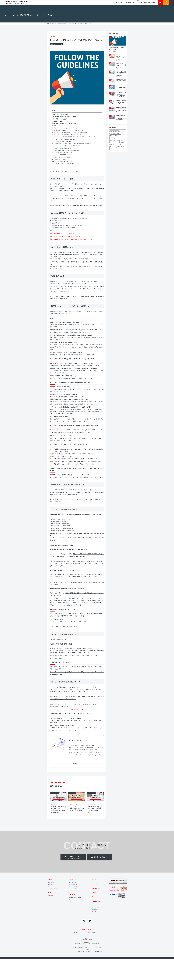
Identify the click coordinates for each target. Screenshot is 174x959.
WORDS (96, 901)
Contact (97, 880)
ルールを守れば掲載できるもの (61, 141)
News (95, 884)
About (52, 880)
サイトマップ (95, 911)
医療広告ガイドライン (56, 44)
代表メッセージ (51, 882)
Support (52, 892)
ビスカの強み (51, 884)
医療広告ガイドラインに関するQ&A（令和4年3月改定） (65, 236)
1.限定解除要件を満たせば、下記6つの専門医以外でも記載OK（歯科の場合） (71, 143)
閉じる (57, 111)
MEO (112, 135)
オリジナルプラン (73, 882)
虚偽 (54, 125)
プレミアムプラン (73, 884)
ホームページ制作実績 (74, 889)
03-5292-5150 (95, 934)
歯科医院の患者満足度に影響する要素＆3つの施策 (121, 81)
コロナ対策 (113, 140)
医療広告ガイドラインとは (60, 114)
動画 (122, 142)
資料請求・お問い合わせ (97, 907)
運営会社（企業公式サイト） (54, 889)
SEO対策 (112, 138)
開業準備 (112, 149)
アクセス (50, 886)
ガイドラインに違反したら (60, 119)
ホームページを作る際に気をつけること (64, 139)
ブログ (119, 140)
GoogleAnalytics (114, 131)
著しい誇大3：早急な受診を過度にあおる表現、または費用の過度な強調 (70, 132)
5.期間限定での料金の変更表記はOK (62, 152)
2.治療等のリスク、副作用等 (60, 159)
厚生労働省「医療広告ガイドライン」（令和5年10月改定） (65, 233)
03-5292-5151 (83, 934)
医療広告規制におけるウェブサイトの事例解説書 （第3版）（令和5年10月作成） (71, 239)
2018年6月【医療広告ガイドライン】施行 (64, 116)
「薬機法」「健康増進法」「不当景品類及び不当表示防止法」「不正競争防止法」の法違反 (73, 137)
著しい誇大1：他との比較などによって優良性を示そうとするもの (69, 128)
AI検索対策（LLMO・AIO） (75, 897)
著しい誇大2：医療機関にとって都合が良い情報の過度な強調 (68, 130)
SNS (118, 138)
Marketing (76, 895)
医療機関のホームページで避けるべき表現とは (66, 123)
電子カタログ (95, 905)
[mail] (160, 2)
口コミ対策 (113, 146)
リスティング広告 (114, 142)
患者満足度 (120, 146)
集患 (118, 149)
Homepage (76, 880)
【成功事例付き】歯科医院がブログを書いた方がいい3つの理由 (121, 102)
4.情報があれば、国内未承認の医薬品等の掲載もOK (65, 150)
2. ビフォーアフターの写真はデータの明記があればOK (66, 146)
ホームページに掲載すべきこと (61, 155)
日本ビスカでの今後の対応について (63, 161)
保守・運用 (50, 895)
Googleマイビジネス (115, 133)
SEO (117, 135)
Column (96, 888)
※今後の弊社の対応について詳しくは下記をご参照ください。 (68, 163)
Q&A (94, 892)
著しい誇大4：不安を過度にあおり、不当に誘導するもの (66, 134)
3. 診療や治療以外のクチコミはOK (61, 148)
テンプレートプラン (73, 886)
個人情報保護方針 (96, 909)
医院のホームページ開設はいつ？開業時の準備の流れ (121, 87)
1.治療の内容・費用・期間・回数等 (61, 157)
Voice (96, 897)
